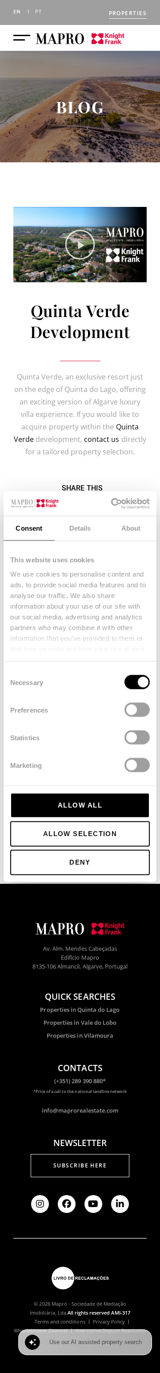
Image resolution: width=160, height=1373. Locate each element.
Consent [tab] (29, 528)
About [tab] (131, 528)
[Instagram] (40, 1204)
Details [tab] (80, 528)
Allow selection (80, 833)
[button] (80, 244)
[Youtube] (93, 1204)
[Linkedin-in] (120, 1204)
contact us (101, 439)
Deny (80, 862)
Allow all (80, 805)
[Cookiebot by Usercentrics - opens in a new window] (113, 503)
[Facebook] (67, 1204)
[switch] (137, 710)
